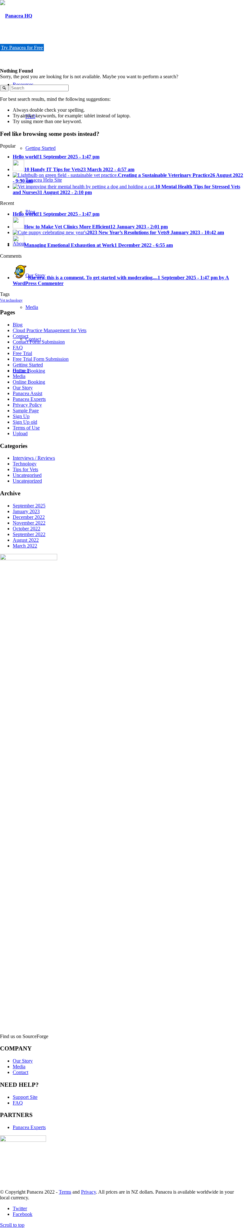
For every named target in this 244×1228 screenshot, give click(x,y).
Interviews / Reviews (34, 458)
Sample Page (26, 410)
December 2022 (29, 517)
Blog (18, 324)
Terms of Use (26, 427)
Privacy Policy (27, 405)
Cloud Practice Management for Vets (49, 330)
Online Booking (29, 382)
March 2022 (25, 545)
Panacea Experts (29, 399)
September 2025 (29, 505)
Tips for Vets (25, 469)
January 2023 (26, 511)
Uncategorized (27, 481)
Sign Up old (25, 422)
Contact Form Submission (39, 342)
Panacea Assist (27, 393)
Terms (65, 1192)
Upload (20, 433)
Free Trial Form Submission (41, 359)
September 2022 (29, 534)
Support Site (25, 1097)
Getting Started (28, 364)
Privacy (88, 1192)
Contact (20, 336)
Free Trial (22, 353)
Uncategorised (27, 475)
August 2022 (26, 540)
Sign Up (21, 416)
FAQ (18, 347)
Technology (25, 463)
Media (19, 376)
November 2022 (29, 523)
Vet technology (11, 300)
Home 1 (21, 370)
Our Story (23, 387)
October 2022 (26, 528)
